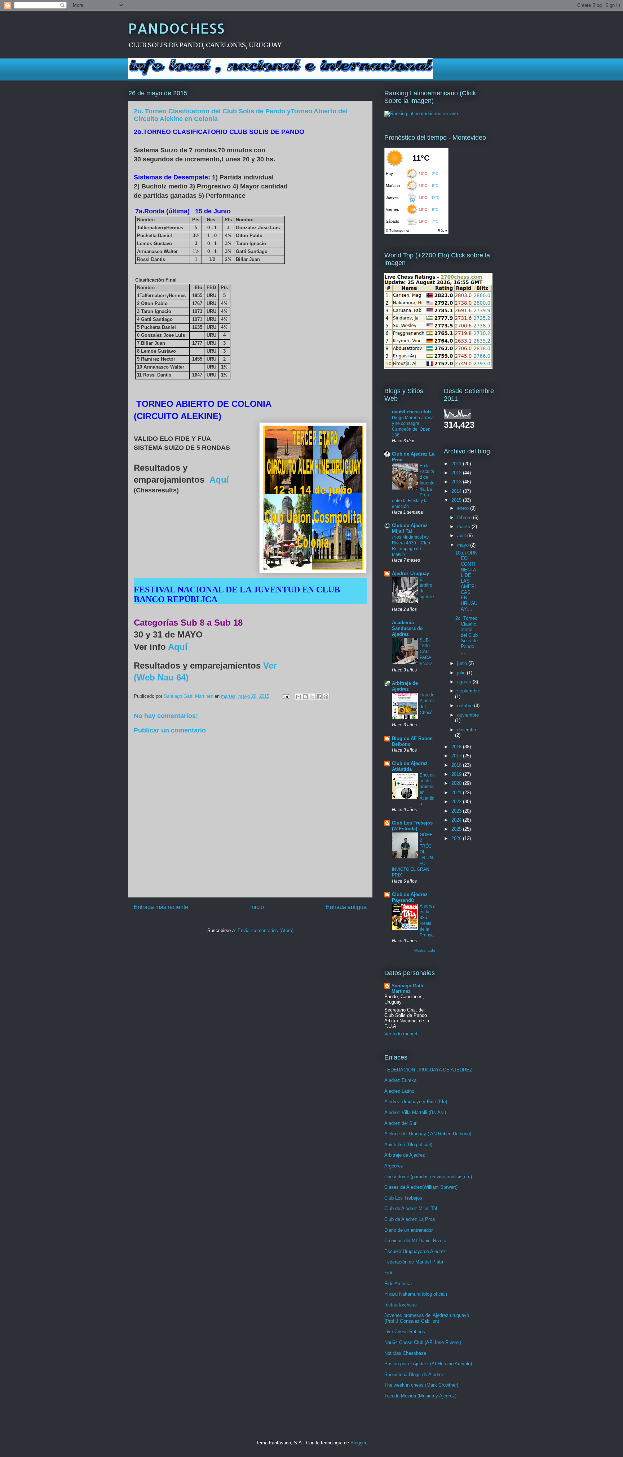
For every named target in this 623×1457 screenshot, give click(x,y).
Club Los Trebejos (403, 1198)
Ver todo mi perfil (402, 1033)
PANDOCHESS (176, 28)
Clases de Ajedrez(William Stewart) (421, 1187)
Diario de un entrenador (408, 1230)
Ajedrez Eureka (400, 1080)
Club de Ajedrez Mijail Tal (410, 528)
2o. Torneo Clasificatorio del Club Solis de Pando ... (466, 635)
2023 (457, 811)
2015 (457, 500)
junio (462, 663)
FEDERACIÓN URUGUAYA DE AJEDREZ (428, 1070)
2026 (457, 838)
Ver (271, 665)
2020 (457, 783)
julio (462, 672)
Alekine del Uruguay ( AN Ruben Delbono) (427, 1133)
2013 (457, 481)
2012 (457, 472)
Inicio (257, 907)
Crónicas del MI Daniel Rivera (415, 1240)
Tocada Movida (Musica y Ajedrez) (420, 1396)
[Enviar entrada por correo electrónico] (285, 696)
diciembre (467, 729)
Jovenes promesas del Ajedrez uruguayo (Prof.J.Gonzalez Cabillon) (426, 1318)
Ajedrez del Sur (400, 1123)
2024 (457, 820)
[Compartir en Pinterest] (326, 696)
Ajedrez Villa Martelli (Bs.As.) (415, 1112)
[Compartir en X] (312, 696)
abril (462, 535)
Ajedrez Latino (399, 1091)
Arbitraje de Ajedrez (405, 686)
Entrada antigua (346, 907)
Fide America (398, 1283)
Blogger (358, 1442)
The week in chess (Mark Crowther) (421, 1385)
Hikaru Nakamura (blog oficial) (415, 1294)
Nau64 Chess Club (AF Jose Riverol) (422, 1342)
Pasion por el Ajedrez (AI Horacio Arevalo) (428, 1363)
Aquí (218, 479)
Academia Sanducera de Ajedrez (407, 628)
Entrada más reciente (161, 907)
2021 (457, 792)
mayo (463, 545)
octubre (465, 705)
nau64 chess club (411, 411)
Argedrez (393, 1166)
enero (463, 508)
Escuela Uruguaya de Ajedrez (415, 1251)
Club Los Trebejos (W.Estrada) (412, 825)
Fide (388, 1272)
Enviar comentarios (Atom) (265, 930)
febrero (465, 517)
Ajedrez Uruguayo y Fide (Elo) (415, 1101)
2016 (457, 746)
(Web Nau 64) (161, 677)
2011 (457, 463)
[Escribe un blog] (305, 696)
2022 (457, 801)
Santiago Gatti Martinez (407, 988)
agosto (465, 681)
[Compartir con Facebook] (319, 696)
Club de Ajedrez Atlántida (410, 766)
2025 (457, 829)
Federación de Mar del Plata (413, 1262)
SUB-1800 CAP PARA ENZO (426, 652)
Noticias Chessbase (405, 1353)
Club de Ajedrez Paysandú (410, 897)
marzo (464, 526)
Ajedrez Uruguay (410, 573)
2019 (457, 774)
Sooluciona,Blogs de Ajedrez (414, 1374)
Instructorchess (400, 1305)
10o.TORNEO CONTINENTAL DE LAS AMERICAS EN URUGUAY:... (466, 581)
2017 (457, 755)
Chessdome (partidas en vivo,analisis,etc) (428, 1176)
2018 (457, 765)
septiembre (468, 690)
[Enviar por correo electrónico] (298, 696)
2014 (457, 491)
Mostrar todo (424, 950)
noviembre (468, 715)
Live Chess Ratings (404, 1331)
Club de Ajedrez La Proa (409, 1219)
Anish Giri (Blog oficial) (408, 1144)
